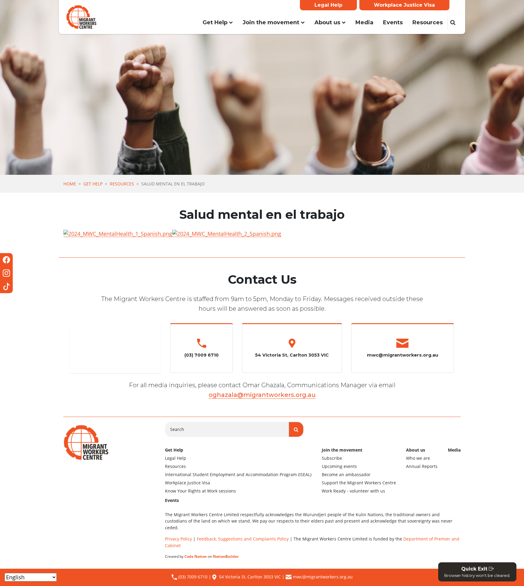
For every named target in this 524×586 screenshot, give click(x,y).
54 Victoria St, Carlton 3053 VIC (250, 577)
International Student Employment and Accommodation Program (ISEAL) (238, 474)
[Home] (81, 17)
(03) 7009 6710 (192, 577)
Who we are (418, 458)
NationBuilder (226, 556)
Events (393, 22)
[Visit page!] (6, 259)
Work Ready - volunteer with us (353, 491)
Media (364, 22)
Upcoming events (339, 466)
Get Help (92, 184)
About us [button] (328, 22)
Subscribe (332, 458)
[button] (453, 22)
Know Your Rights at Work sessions (200, 491)
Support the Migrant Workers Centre (359, 483)
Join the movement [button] (272, 22)
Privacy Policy (178, 539)
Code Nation (195, 556)
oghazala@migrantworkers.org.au (262, 394)
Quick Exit (477, 572)
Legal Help (328, 5)
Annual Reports (422, 466)
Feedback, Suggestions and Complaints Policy (243, 539)
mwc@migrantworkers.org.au (323, 577)
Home (69, 184)
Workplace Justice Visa (404, 5)
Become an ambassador (346, 474)
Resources (427, 22)
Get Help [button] (220, 22)
